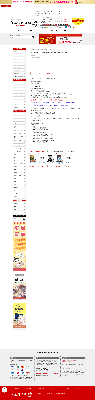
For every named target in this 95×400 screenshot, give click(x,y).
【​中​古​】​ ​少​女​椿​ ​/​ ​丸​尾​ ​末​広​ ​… (59, 164)
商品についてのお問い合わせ (38, 78)
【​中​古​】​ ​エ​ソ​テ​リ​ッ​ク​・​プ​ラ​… (32, 164)
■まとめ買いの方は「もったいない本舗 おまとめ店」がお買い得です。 (50, 105)
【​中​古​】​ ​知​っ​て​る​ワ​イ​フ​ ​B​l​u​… (68, 164)
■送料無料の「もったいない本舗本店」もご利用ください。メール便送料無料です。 (53, 102)
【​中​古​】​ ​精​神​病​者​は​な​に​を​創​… (50, 164)
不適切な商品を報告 (51, 78)
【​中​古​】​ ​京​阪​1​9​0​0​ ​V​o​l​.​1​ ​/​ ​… (41, 163)
